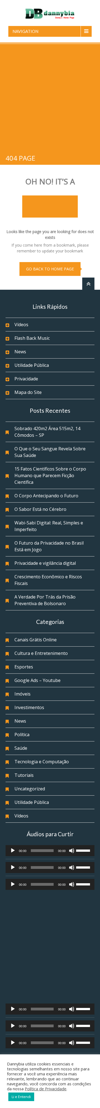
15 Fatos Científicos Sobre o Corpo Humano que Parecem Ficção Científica (50, 475)
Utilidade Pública (31, 365)
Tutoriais (24, 775)
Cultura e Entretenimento (41, 653)
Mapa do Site (28, 392)
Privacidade (26, 379)
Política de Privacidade (45, 1088)
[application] (50, 850)
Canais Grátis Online (35, 640)
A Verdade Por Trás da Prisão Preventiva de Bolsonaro (45, 600)
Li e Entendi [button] (21, 1096)
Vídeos (21, 325)
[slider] (84, 850)
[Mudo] (71, 850)
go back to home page (50, 268)
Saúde (20, 748)
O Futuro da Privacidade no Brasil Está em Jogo (49, 546)
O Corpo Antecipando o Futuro (46, 496)
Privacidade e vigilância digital (45, 563)
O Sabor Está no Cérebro (40, 509)
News (20, 352)
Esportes (23, 667)
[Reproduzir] (13, 850)
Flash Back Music (32, 338)
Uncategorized (29, 789)
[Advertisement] (50, 97)
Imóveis (22, 694)
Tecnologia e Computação (41, 762)
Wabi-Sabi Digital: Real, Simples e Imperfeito (48, 526)
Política (21, 734)
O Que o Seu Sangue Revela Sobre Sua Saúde (50, 452)
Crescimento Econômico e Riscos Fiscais (48, 580)
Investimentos (29, 707)
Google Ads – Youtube (37, 680)
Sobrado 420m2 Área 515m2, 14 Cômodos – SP (47, 431)
